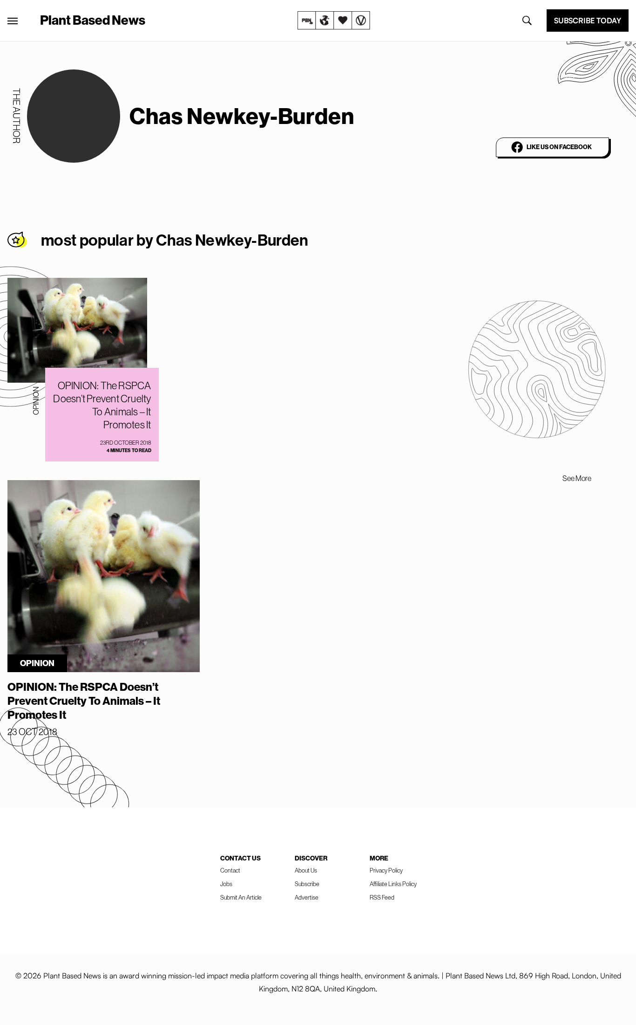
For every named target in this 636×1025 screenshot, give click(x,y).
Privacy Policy (386, 870)
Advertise (306, 897)
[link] (334, 20)
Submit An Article (241, 897)
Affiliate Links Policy (393, 883)
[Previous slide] (542, 478)
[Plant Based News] (12, 21)
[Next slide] (611, 478)
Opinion (36, 400)
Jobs (226, 883)
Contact (230, 870)
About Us (306, 870)
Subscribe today (587, 20)
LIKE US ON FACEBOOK (559, 147)
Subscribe (307, 883)
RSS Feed (382, 897)
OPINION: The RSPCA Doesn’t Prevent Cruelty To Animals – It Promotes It (102, 405)
